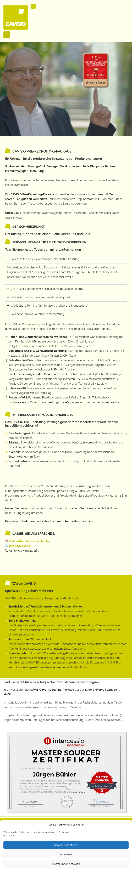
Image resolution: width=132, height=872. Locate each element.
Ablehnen (66, 854)
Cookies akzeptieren (66, 845)
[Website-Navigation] (6, 34)
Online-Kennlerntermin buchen (30, 541)
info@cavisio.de (19, 546)
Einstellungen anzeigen (66, 863)
